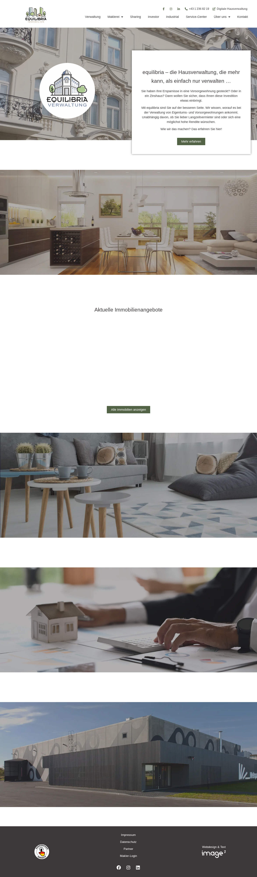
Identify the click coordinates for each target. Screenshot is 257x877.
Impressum (128, 835)
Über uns (220, 17)
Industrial (172, 17)
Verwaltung (93, 17)
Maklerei (113, 17)
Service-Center (196, 17)
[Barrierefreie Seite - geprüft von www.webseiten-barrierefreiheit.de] (62, 851)
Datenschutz (128, 842)
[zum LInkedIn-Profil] (138, 867)
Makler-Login (128, 856)
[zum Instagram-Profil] (171, 9)
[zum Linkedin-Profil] (178, 9)
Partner (128, 849)
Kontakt (242, 17)
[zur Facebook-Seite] (163, 9)
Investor (153, 17)
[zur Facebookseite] (118, 867)
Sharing (135, 17)
